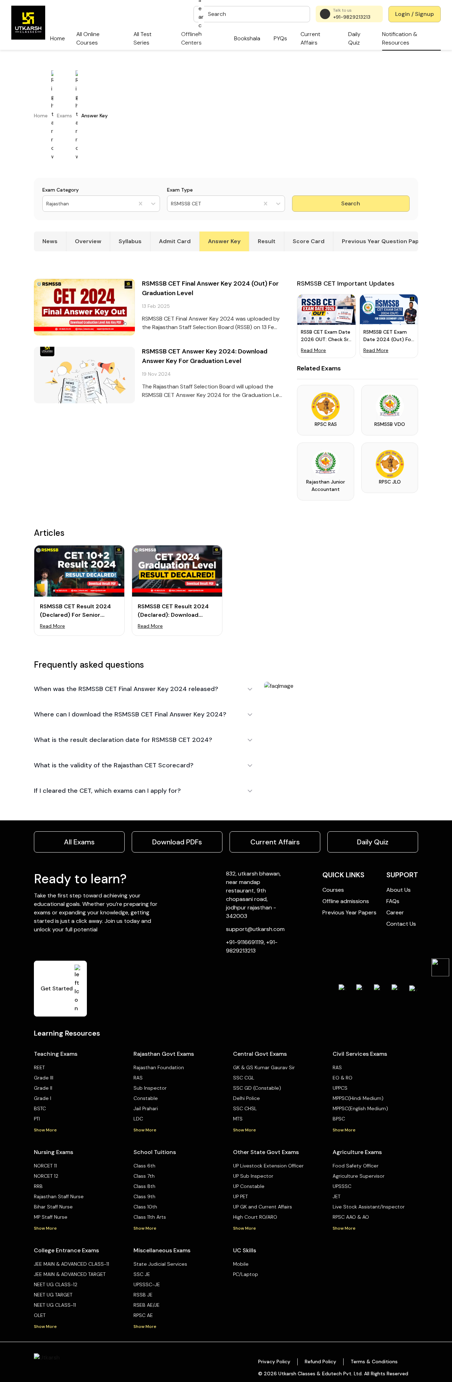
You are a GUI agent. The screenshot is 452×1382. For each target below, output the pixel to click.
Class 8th (144, 1186)
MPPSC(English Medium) (360, 1108)
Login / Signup (414, 14)
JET (336, 1196)
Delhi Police (246, 1098)
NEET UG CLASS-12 (55, 1284)
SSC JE (141, 1274)
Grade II (43, 1088)
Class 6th (144, 1166)
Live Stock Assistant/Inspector (369, 1207)
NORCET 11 (45, 1166)
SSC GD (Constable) (257, 1088)
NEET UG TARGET (53, 1295)
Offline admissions (345, 901)
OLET (40, 1315)
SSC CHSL (245, 1108)
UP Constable (248, 1186)
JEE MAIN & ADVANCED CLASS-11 (71, 1264)
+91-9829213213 (351, 17)
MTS (238, 1118)
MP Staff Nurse (50, 1217)
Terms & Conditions (374, 1361)
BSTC (40, 1108)
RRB (38, 1186)
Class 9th (144, 1196)
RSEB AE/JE (146, 1305)
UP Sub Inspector (253, 1176)
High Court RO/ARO (255, 1217)
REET (39, 1067)
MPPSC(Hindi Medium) (358, 1098)
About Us (398, 890)
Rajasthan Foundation (158, 1067)
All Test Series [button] (142, 38)
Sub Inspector (150, 1088)
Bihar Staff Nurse (53, 1207)
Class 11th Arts (149, 1217)
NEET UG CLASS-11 (55, 1305)
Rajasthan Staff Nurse (59, 1196)
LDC (138, 1118)
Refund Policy (320, 1361)
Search (350, 203)
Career (395, 912)
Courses (333, 890)
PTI (37, 1118)
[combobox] (47, 203)
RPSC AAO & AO (351, 1217)
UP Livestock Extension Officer (268, 1166)
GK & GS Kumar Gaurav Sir (264, 1067)
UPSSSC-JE (146, 1284)
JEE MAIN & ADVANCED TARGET (70, 1274)
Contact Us (401, 923)
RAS (138, 1077)
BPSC (339, 1118)
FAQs (392, 901)
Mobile (241, 1264)
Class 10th (145, 1207)
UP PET (240, 1196)
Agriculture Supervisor (359, 1176)
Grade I (42, 1098)
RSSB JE (143, 1295)
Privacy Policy (274, 1361)
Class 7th (144, 1176)
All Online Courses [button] (88, 38)
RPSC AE (143, 1315)
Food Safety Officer (356, 1166)
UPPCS (340, 1088)
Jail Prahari (145, 1108)
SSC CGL (243, 1077)
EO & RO (342, 1077)
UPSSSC (342, 1186)
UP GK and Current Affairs (262, 1207)
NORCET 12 (46, 1176)
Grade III (43, 1077)
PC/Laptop (245, 1274)
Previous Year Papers (349, 912)
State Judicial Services (160, 1264)
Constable (145, 1098)
